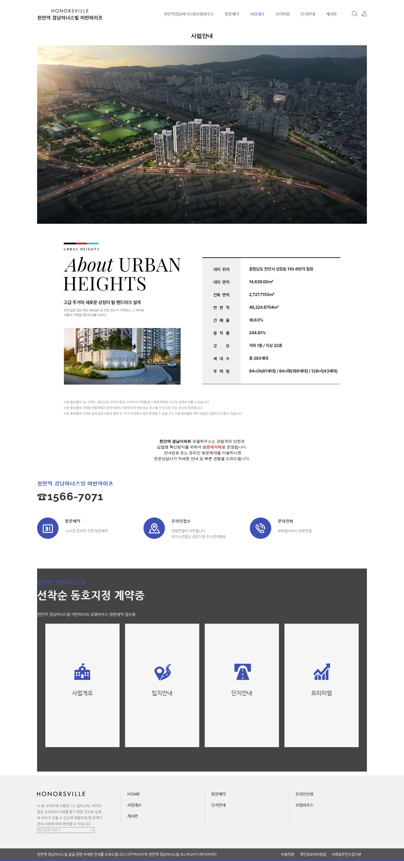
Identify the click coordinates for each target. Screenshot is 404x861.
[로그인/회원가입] (364, 14)
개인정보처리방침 (313, 854)
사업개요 (257, 13)
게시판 (331, 13)
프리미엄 (282, 13)
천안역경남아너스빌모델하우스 (189, 13)
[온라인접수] (154, 528)
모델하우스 (304, 804)
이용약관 (287, 854)
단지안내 (308, 13)
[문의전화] (260, 528)
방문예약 (232, 13)
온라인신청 (304, 794)
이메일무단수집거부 (346, 854)
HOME (133, 794)
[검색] (355, 14)
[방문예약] (48, 528)
